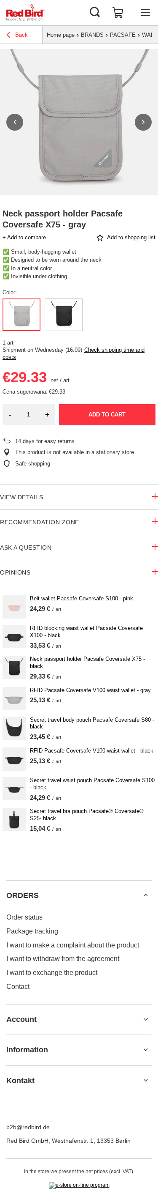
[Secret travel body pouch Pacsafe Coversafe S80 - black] (14, 728)
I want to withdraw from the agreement (62, 958)
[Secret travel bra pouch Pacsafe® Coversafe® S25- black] (14, 819)
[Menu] (145, 12)
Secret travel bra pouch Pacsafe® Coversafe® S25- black (87, 814)
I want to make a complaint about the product (72, 945)
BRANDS (92, 35)
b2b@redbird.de (28, 1127)
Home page (61, 35)
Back (20, 35)
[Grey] (21, 314)
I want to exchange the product (51, 972)
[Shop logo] (25, 12)
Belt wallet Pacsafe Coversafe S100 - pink (81, 598)
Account (21, 1019)
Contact (17, 986)
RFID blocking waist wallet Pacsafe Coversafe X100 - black (86, 631)
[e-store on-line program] (79, 1185)
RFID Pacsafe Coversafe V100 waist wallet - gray (90, 690)
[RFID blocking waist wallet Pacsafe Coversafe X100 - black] (14, 636)
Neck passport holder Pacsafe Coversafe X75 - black (87, 662)
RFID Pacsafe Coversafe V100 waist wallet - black (91, 750)
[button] (14, 122)
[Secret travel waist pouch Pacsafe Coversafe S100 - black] (14, 788)
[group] (79, 122)
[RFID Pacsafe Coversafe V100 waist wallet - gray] (14, 698)
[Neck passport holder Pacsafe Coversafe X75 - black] (14, 667)
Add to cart (107, 414)
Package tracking (32, 931)
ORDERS (22, 895)
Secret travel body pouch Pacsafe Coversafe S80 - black (92, 723)
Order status (24, 917)
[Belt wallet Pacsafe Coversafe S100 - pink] (14, 607)
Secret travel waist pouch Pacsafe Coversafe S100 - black (92, 784)
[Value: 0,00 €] (118, 12)
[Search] (94, 12)
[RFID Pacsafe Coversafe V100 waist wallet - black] (14, 759)
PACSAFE (123, 35)
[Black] (64, 314)
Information (27, 1050)
